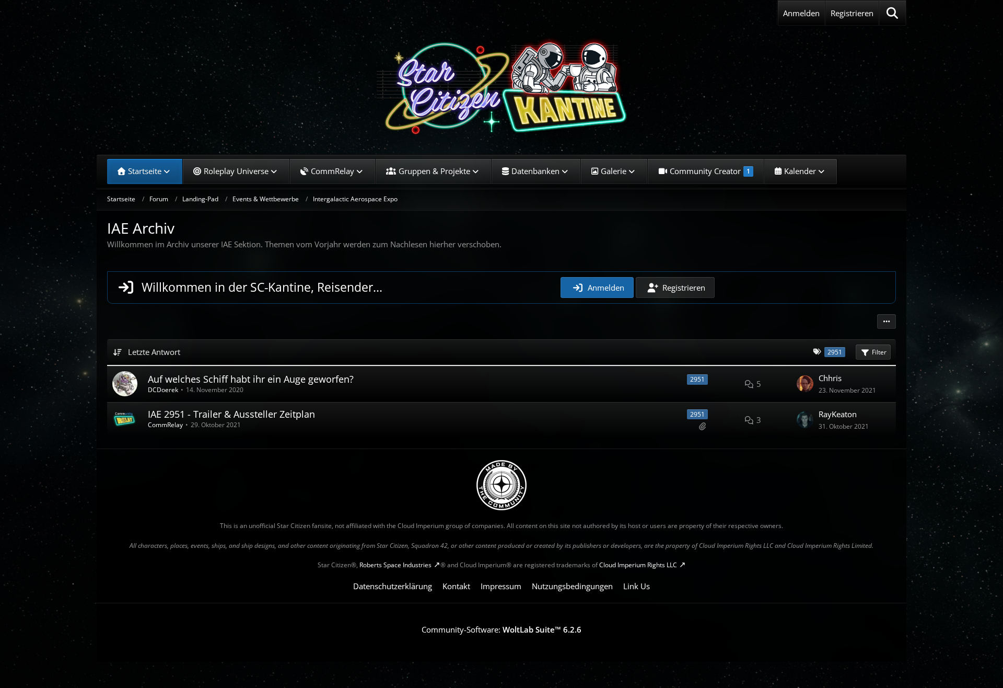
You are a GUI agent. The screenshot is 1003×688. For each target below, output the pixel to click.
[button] (886, 321)
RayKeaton (838, 414)
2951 (697, 379)
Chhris (830, 378)
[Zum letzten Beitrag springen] (805, 383)
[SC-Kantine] (501, 86)
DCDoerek (163, 389)
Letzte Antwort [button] (154, 352)
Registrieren (852, 13)
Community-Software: (501, 629)
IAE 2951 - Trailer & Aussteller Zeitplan (231, 414)
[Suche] (892, 13)
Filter (879, 352)
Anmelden (801, 13)
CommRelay (165, 424)
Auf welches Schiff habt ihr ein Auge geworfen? (251, 379)
